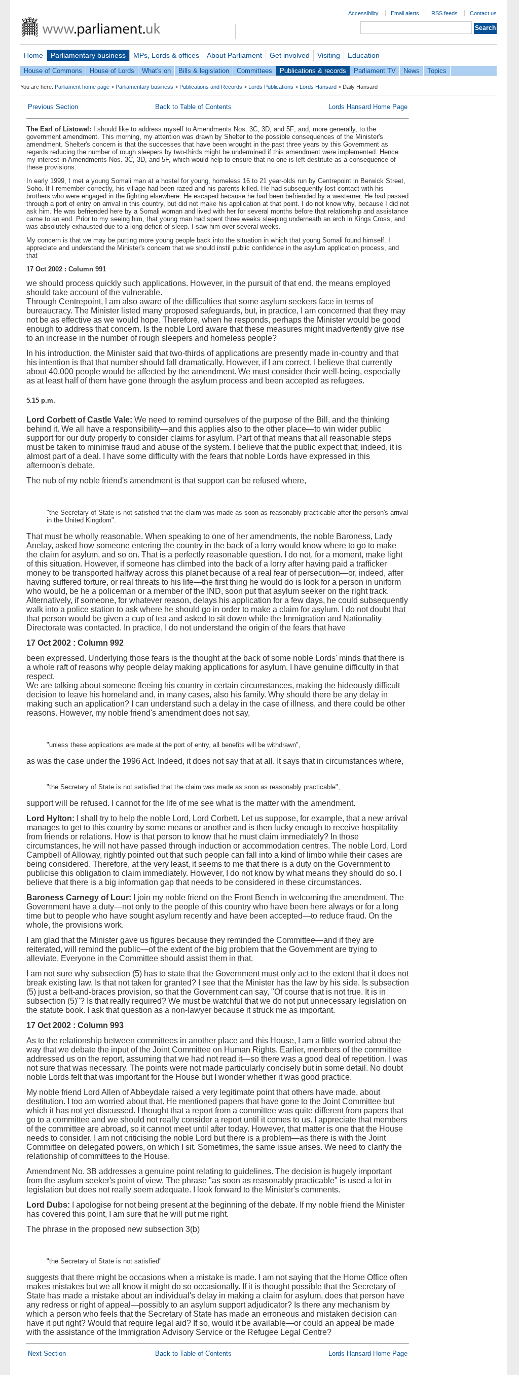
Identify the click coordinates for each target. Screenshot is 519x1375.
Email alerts (405, 13)
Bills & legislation (203, 71)
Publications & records (313, 71)
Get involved (290, 55)
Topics (437, 71)
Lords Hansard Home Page (367, 107)
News (411, 71)
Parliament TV (375, 71)
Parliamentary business (88, 55)
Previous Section (53, 107)
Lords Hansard (318, 87)
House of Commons (53, 71)
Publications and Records (210, 87)
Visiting (328, 55)
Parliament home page (82, 87)
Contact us (483, 13)
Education (364, 55)
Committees (254, 71)
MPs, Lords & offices (166, 55)
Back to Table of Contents (193, 107)
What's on (156, 71)
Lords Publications (270, 87)
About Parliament (234, 55)
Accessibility (363, 13)
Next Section (47, 1353)
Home (33, 55)
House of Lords (112, 71)
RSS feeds (444, 13)
